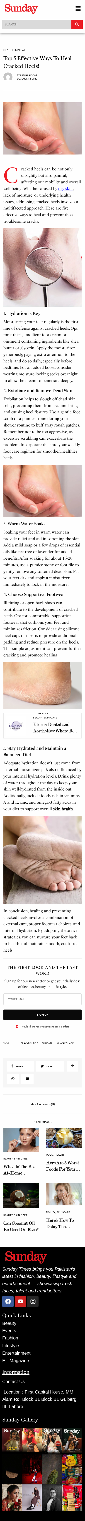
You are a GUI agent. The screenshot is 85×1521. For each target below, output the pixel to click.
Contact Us (13, 1381)
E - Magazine (15, 1360)
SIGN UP (42, 1014)
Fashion (10, 1337)
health (8, 50)
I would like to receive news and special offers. (45, 1026)
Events (9, 1330)
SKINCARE (47, 1043)
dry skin (65, 188)
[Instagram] (33, 1301)
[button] (78, 9)
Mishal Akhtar (28, 75)
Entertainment (16, 1353)
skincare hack (65, 1043)
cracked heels (29, 1043)
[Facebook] (8, 1301)
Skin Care (20, 50)
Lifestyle (10, 1345)
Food (49, 1154)
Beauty (38, 717)
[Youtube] (20, 1301)
